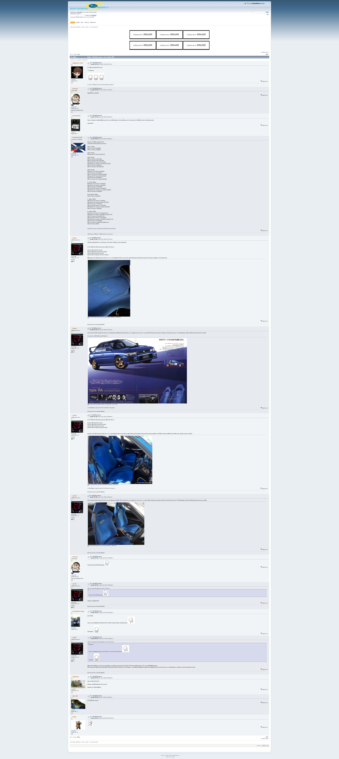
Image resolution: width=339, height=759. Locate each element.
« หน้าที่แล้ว (263, 52)
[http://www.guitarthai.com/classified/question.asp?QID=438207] (72, 261)
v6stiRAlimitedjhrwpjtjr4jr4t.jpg (94, 545)
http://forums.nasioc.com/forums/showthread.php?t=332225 (101, 228)
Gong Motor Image (78, 611)
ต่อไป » (267, 52)
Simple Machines (175, 755)
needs (74, 717)
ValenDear (76, 676)
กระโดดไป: (258, 745)
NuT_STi (75, 696)
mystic (75, 238)
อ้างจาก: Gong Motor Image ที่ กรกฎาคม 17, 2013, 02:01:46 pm (101, 641)
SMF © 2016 (169, 755)
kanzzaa (75, 88)
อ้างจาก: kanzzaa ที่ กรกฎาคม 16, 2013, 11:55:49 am (99, 588)
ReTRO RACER (77, 137)
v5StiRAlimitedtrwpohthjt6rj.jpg (95, 404)
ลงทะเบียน (94, 12)
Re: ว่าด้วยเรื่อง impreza (96, 62)
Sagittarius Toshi (78, 63)
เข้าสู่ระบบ (87, 12)
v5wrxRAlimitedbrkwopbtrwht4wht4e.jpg (97, 317)
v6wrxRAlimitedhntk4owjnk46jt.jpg (95, 484)
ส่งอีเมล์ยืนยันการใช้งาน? (75, 13)
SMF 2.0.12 (163, 755)
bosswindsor (77, 115)
